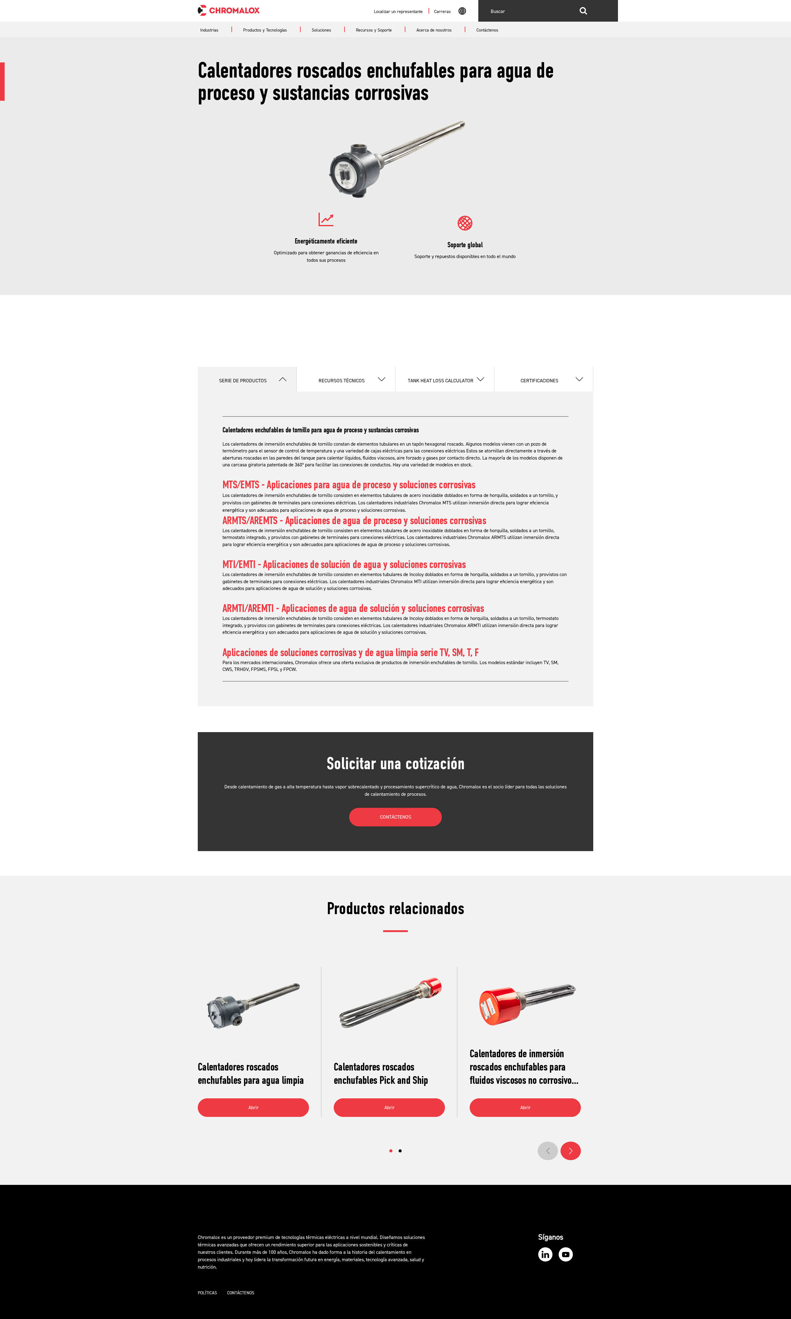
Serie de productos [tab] (243, 381)
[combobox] (462, 11)
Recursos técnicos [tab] (342, 381)
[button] (390, 1150)
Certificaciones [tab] (539, 381)
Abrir (253, 1108)
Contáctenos (240, 1293)
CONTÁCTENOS (395, 817)
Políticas (207, 1293)
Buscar (583, 11)
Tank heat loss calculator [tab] (440, 381)
